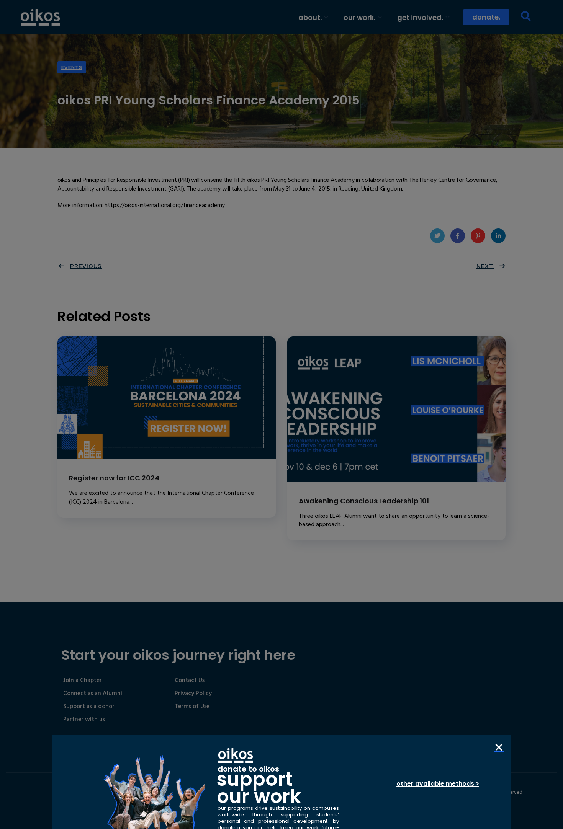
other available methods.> (437, 783)
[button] (499, 747)
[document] (281, 414)
